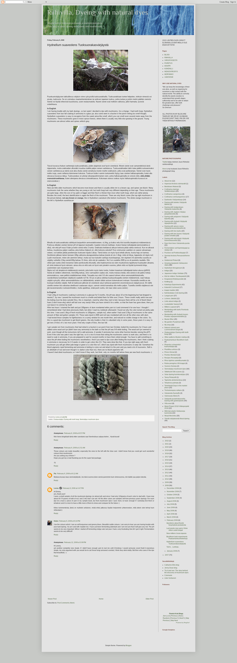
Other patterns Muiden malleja (175, 337)
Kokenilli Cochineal (171, 287)
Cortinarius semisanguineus (174, 197)
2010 (167, 479)
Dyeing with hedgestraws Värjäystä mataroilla (173, 208)
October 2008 (172, 495)
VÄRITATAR (168, 77)
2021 (167, 444)
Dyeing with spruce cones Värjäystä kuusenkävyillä (174, 227)
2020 (167, 447)
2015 (167, 463)
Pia (55, 474)
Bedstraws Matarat (171, 186)
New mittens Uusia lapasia (176, 533)
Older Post (149, 599)
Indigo (166, 271)
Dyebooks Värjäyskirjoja (173, 200)
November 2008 (173, 491)
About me (168, 181)
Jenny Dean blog (170, 568)
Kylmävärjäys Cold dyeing (174, 293)
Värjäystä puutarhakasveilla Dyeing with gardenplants (174, 400)
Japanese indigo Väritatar (174, 273)
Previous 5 (174, 618)
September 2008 (173, 498)
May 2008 (171, 511)
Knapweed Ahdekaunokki (174, 279)
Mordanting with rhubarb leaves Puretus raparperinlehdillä (176, 315)
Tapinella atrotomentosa (173, 380)
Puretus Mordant (170, 355)
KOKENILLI (168, 69)
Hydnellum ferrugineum (173, 268)
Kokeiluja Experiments (172, 285)
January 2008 (172, 551)
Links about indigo (171, 301)
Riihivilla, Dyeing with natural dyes (97, 12)
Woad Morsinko (170, 416)
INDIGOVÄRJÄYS (171, 71)
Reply (56, 440)
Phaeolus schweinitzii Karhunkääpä (172, 346)
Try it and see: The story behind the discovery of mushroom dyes (176, 571)
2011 (167, 476)
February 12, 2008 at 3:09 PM (75, 542)
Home (101, 599)
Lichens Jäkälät (170, 298)
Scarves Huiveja (170, 366)
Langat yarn (168, 296)
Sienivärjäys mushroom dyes (89, 419)
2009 (167, 482)
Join (164, 616)
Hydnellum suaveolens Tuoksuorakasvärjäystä (176, 543)
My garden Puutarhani (172, 322)
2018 (167, 453)
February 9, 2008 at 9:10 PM (69, 521)
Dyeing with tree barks (172, 231)
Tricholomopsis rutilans (173, 390)
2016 (167, 460)
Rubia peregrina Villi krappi (174, 363)
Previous (174, 616)
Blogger (128, 645)
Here (164, 169)
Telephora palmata (171, 383)
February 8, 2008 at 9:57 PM (74, 433)
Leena (56, 488)
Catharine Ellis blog (171, 565)
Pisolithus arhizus (171, 349)
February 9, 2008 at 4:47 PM (73, 488)
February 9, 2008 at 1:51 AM (74, 448)
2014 (167, 466)
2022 (167, 441)
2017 (167, 457)
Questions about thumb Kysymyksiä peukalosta (176, 524)
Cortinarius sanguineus (173, 194)
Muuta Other (169, 319)
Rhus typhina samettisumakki (175, 360)
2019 (167, 450)
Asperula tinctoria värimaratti (175, 184)
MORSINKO (168, 74)
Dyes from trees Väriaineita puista (177, 243)
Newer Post (52, 599)
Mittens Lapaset (170, 307)
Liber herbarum (170, 578)
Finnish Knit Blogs (176, 614)
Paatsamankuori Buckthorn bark (176, 340)
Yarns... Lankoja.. (173, 547)
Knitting (167, 282)
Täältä (164, 162)
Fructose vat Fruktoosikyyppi (175, 253)
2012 (167, 473)
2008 (167, 485)
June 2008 (171, 507)
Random (166, 618)
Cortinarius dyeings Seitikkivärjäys (171, 190)
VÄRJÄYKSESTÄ (170, 60)
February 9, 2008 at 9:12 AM (67, 474)
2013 (167, 469)
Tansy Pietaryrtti (170, 377)
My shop (167, 325)
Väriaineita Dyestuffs (172, 393)
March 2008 (171, 517)
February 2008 (172, 520)
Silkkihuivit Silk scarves (173, 372)
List (168, 616)
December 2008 (173, 488)
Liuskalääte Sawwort (172, 304)
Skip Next (174, 620)
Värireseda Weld (170, 396)
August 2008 (172, 501)
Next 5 (182, 618)
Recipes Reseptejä (171, 358)
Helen (56, 521)
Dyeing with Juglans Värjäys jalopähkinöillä (175, 213)
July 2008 (170, 504)
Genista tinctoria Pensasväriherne (177, 256)
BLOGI (166, 55)
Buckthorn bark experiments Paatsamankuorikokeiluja (177, 538)
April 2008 (171, 514)
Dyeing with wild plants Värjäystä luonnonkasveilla (176, 239)
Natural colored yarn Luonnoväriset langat (172, 328)
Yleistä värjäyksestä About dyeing (176, 419)
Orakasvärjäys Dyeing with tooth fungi (66, 419)
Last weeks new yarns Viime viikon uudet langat (177, 529)
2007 (167, 555)
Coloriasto (168, 575)
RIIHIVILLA (168, 58)
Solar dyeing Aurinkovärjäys (174, 374)
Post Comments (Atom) (65, 603)
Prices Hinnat (169, 352)
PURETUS (168, 63)
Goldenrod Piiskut (171, 260)
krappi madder (169, 290)
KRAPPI (167, 66)
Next (180, 616)
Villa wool (168, 403)
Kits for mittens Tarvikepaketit (175, 276)
